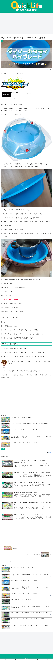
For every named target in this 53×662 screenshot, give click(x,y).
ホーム (26, 658)
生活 (3, 448)
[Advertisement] (26, 23)
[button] (49, 329)
